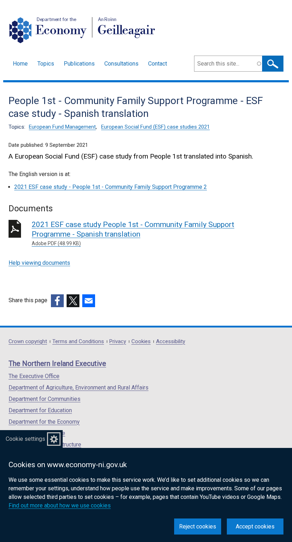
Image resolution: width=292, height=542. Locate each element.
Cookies (141, 341)
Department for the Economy (44, 421)
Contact (157, 63)
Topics (45, 63)
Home (20, 63)
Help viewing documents (39, 262)
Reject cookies (197, 526)
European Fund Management (62, 127)
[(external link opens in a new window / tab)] (57, 300)
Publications (79, 63)
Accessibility (170, 341)
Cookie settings (25, 438)
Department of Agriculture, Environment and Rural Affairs (78, 387)
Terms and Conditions (78, 341)
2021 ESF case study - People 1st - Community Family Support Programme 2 (110, 187)
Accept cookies (255, 526)
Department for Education (40, 410)
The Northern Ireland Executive (57, 363)
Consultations (121, 63)
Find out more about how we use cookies (60, 505)
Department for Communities (44, 399)
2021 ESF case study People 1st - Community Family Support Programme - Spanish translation (133, 233)
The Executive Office (34, 376)
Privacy (117, 341)
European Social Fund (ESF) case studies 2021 (155, 127)
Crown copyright (28, 341)
